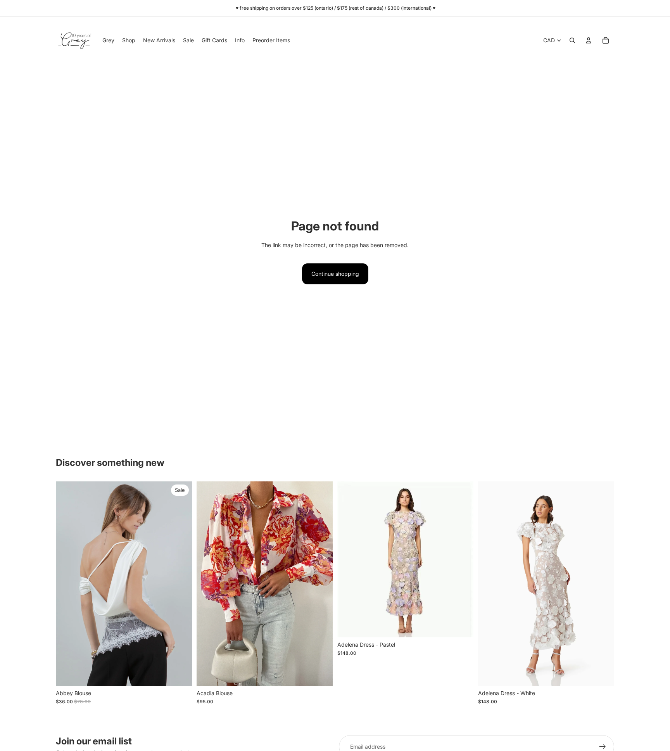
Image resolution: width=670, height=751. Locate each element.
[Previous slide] (67, 583)
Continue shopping (335, 273)
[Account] (588, 40)
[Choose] (180, 674)
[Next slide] (180, 583)
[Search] (572, 40)
